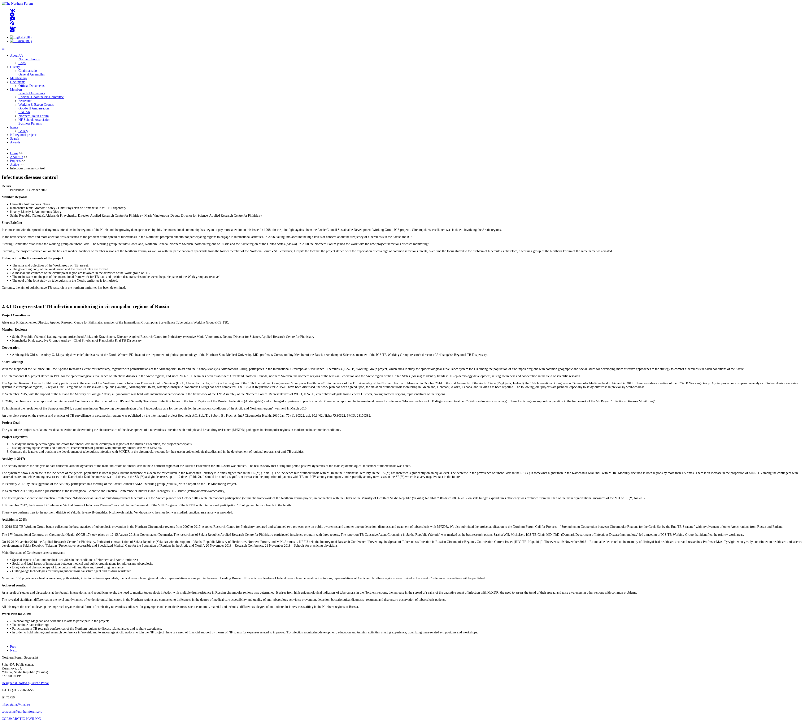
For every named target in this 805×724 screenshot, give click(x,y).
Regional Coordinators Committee (41, 97)
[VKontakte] (12, 11)
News (14, 127)
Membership (18, 78)
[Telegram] (12, 14)
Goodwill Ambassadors (33, 108)
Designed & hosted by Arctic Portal (25, 683)
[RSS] (12, 22)
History (15, 67)
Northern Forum (29, 59)
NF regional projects (23, 134)
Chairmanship (27, 70)
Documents (17, 82)
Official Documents (31, 85)
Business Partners (30, 123)
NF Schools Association (34, 119)
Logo (22, 63)
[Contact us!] (12, 30)
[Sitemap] (13, 26)
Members (16, 89)
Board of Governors (31, 93)
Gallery (23, 131)
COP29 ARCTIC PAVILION (21, 718)
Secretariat (25, 101)
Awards (15, 142)
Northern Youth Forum (33, 116)
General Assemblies (31, 74)
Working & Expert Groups (36, 104)
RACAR (24, 112)
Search (14, 138)
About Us (16, 55)
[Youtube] (12, 18)
